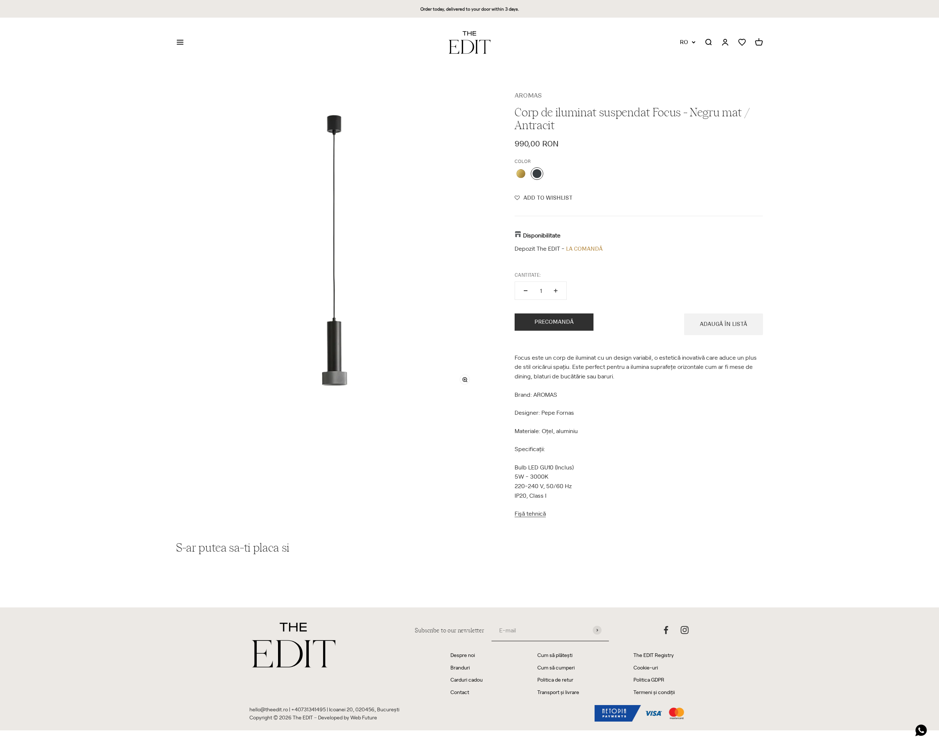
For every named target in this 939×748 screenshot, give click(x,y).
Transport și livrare (558, 692)
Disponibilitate (541, 235)
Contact (459, 692)
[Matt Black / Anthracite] (537, 173)
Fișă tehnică (530, 513)
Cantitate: (528, 275)
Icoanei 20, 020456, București (364, 709)
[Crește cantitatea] (555, 290)
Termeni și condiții (654, 692)
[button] (544, 198)
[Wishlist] (742, 42)
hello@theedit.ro (268, 709)
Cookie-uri (645, 667)
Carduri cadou (466, 679)
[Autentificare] (725, 43)
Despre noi (462, 654)
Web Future (363, 717)
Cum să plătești (555, 654)
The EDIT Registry (653, 654)
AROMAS (528, 95)
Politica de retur (555, 679)
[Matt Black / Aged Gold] (521, 173)
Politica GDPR (648, 679)
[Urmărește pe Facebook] (666, 630)
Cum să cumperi (556, 667)
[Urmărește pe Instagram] (685, 630)
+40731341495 (308, 709)
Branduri (460, 667)
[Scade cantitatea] (525, 290)
